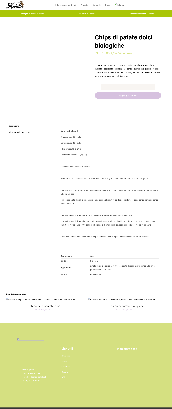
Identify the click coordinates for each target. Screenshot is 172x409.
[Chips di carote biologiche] (121, 299)
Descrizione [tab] (14, 125)
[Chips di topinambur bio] (41, 299)
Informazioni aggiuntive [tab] (19, 132)
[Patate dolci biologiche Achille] (37, 30)
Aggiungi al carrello (128, 95)
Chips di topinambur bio (44, 306)
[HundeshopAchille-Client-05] (15, 2)
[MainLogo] (30, 339)
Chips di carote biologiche (127, 306)
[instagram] (88, 392)
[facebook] (84, 392)
